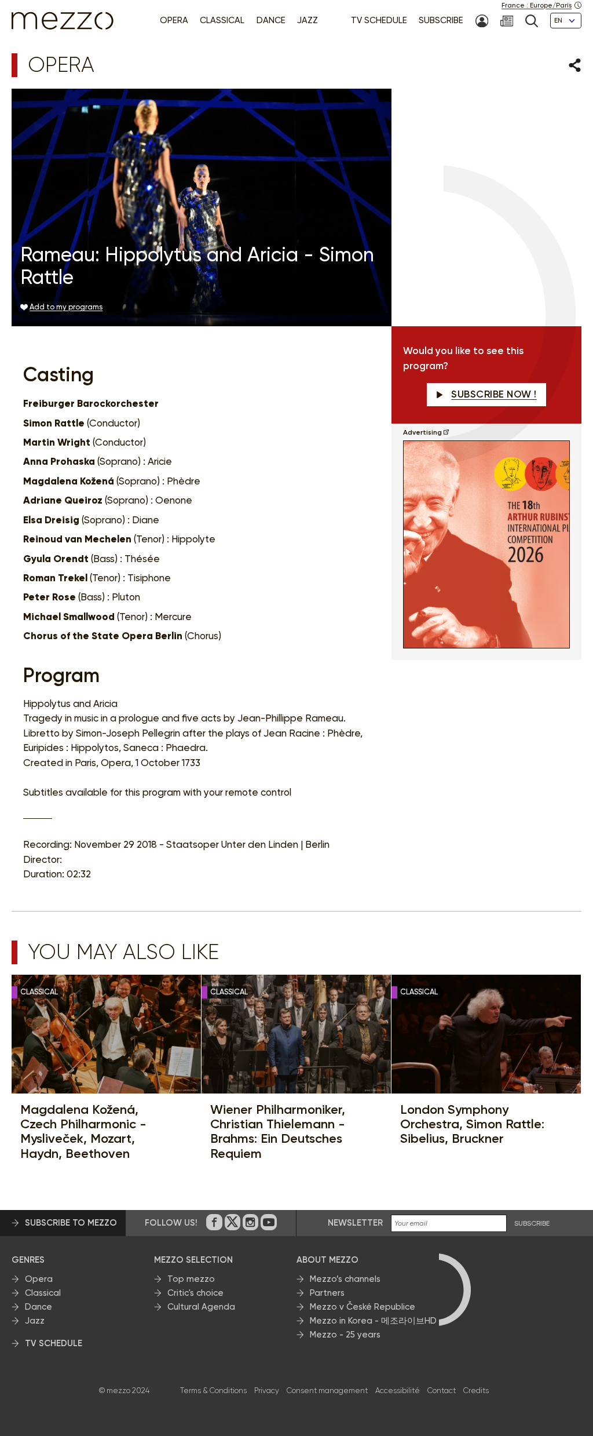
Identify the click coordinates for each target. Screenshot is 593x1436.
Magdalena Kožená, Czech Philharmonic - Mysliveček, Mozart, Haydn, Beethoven (83, 1131)
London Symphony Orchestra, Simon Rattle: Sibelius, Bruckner (472, 1124)
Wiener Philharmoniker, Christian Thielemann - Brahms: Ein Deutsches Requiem (277, 1131)
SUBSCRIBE (532, 1223)
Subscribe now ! (494, 394)
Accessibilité (397, 1390)
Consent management (327, 1390)
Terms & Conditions (213, 1390)
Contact (441, 1390)
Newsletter (355, 1223)
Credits (476, 1390)
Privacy (266, 1390)
